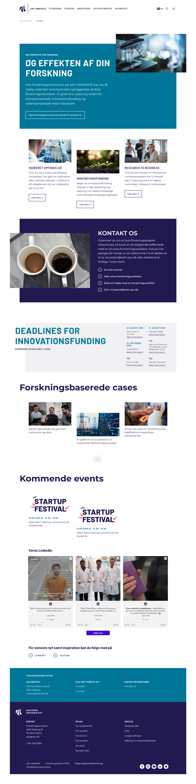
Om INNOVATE (121, 8)
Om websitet (33, 763)
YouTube (64, 655)
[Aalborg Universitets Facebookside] (142, 766)
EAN (127, 731)
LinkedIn (40, 655)
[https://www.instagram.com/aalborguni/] (148, 766)
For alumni (81, 736)
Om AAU (80, 746)
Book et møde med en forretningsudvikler (129, 283)
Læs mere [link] (36, 197)
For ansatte (81, 731)
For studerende (83, 726)
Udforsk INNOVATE (102, 8)
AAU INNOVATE (38, 9)
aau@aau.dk (32, 736)
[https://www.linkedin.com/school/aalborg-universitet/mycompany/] (160, 766)
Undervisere (84, 8)
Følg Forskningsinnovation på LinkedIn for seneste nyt (55, 115)
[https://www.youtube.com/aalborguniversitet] (154, 766)
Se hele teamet (113, 269)
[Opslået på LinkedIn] (50, 604)
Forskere (69, 8)
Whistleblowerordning (38, 767)
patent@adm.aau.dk (37, 693)
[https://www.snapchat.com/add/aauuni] (166, 766)
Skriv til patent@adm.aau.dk (121, 289)
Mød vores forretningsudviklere (122, 276)
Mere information (135, 337)
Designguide (131, 726)
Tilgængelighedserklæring (89, 763)
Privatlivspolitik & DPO (57, 763)
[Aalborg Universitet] (23, 8)
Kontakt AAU (82, 750)
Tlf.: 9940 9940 (34, 733)
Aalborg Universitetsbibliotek (140, 740)
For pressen (81, 740)
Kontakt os (130, 686)
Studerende (55, 8)
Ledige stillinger (133, 736)
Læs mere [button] (51, 615)
